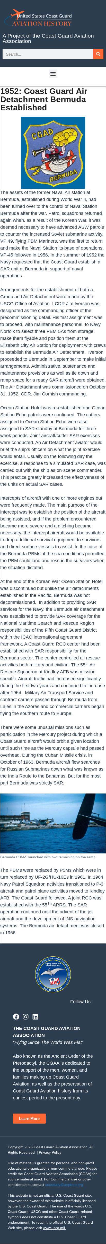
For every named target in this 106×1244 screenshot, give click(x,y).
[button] (53, 73)
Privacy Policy (50, 1152)
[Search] (98, 54)
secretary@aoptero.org (64, 1185)
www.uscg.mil (54, 1228)
